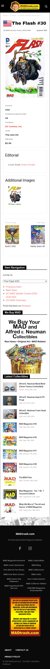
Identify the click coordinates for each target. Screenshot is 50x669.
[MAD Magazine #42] (10, 441)
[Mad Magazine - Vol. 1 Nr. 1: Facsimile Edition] (10, 494)
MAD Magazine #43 (28, 424)
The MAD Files (25, 477)
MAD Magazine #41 (28, 451)
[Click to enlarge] (15, 204)
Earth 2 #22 (10, 246)
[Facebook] (20, 548)
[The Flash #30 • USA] (25, 67)
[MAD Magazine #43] (10, 427)
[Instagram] (30, 548)
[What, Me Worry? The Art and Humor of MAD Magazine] (10, 508)
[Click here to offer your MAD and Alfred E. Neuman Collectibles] (25, 372)
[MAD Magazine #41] (10, 454)
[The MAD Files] (10, 481)
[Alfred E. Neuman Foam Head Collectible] (10, 414)
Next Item (11, 290)
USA (20, 403)
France (21, 389)
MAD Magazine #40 (28, 464)
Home (5, 15)
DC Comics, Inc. (13, 126)
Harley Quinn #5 (37, 246)
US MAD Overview (16, 300)
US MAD (13, 15)
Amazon (26, 306)
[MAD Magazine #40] (10, 467)
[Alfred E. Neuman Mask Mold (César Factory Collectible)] (10, 387)
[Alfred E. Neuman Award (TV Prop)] (10, 401)
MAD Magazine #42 (28, 437)
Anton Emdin (28, 164)
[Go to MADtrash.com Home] (25, 6)
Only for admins (12, 260)
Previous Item (13, 287)
